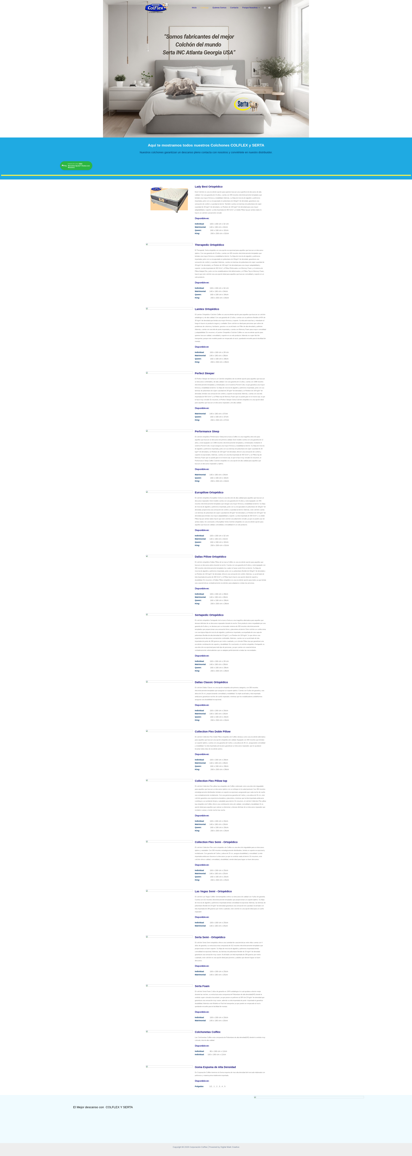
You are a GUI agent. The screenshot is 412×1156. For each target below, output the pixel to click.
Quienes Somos (219, 7)
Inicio (194, 7)
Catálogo (204, 7)
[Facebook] (269, 8)
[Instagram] (265, 8)
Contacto (234, 7)
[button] (259, 8)
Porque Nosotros (250, 7)
